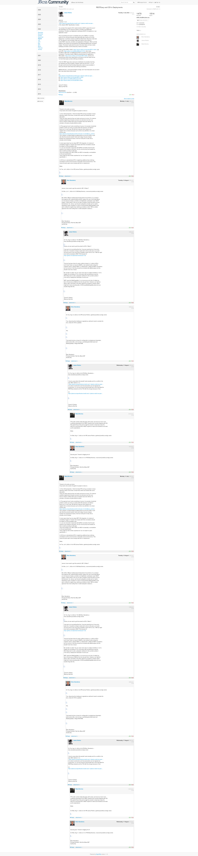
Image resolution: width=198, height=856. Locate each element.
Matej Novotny (68, 101)
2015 (39, 84)
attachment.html (63, 92)
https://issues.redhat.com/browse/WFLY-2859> (76, 55)
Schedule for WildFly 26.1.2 (153, 9)
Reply (61, 94)
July (39, 40)
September (40, 37)
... (60, 172)
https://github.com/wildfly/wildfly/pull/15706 (70, 79)
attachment (68, 176)
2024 (39, 19)
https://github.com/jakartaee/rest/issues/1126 (75, 255)
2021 (39, 55)
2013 (39, 94)
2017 (39, 75)
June (39, 41)
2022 (39, 29)
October (40, 35)
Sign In (152, 2)
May (39, 43)
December (40, 32)
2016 (39, 79)
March (39, 46)
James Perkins (68, 12)
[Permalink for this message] (133, 14)
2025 (39, 14)
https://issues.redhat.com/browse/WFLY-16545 (71, 77)
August (40, 38)
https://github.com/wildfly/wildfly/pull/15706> (74, 51)
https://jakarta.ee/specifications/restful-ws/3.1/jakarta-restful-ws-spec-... (76, 23)
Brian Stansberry (71, 180)
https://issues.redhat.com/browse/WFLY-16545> (85, 49)
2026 (39, 10)
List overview (41, 98)
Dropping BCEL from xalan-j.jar (66, 9)
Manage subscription (143, 20)
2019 (39, 65)
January (40, 49)
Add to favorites (142, 26)
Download (40, 101)
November (40, 34)
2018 (39, 70)
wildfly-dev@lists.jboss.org (143, 17)
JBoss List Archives (77, 2)
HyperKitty (98, 854)
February (40, 48)
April (39, 45)
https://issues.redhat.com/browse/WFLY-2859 (71, 80)
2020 (39, 60)
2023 (39, 24)
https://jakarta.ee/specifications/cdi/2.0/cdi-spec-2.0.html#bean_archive (77, 134)
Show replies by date (129, 98)
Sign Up (158, 2)
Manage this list (143, 2)
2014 (39, 89)
